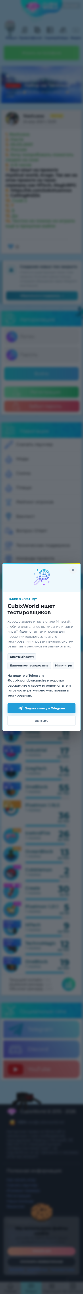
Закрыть (41, 720)
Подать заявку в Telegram (45, 708)
